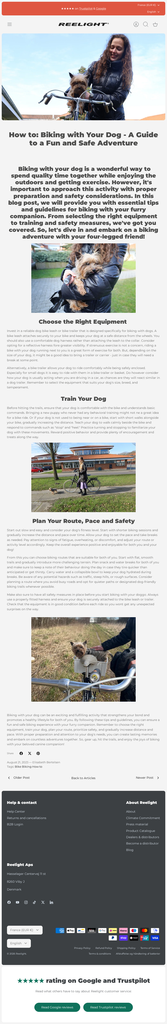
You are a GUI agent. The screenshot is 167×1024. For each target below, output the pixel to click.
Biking (27, 766)
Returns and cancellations (26, 818)
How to (37, 766)
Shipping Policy (126, 948)
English (151, 11)
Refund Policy (103, 948)
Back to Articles (83, 778)
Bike (18, 766)
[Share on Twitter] (29, 753)
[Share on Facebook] (21, 753)
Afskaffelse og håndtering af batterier (138, 953)
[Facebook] (9, 902)
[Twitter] (43, 902)
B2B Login (15, 824)
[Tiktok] (34, 902)
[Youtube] (17, 902)
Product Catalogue (140, 831)
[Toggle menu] (12, 24)
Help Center (16, 811)
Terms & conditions (100, 953)
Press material (137, 824)
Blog (130, 850)
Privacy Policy (82, 948)
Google (101, 8)
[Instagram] (26, 902)
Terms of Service (150, 948)
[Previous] (48, 8)
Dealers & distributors (142, 837)
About (130, 811)
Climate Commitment (143, 818)
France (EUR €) (147, 5)
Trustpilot (86, 8)
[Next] (118, 8)
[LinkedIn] (51, 902)
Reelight (21, 953)
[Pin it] (38, 753)
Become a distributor (142, 843)
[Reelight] (83, 24)
